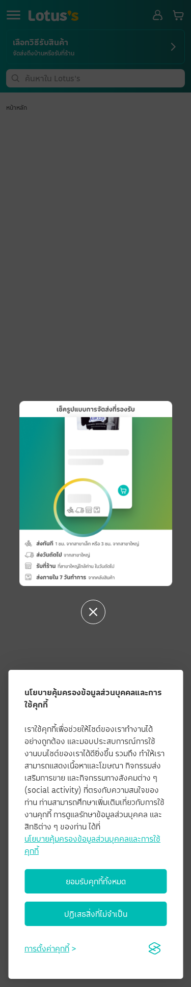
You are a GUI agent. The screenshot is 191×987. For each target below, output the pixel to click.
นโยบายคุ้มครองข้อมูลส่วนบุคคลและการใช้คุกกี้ (92, 844)
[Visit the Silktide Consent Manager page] (154, 948)
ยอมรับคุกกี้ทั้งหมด (96, 881)
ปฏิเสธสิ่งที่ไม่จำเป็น (95, 913)
